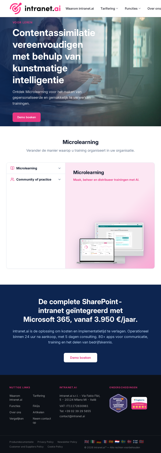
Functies (131, 8)
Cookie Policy (55, 446)
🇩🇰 (129, 442)
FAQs (36, 406)
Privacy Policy (46, 441)
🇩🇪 (98, 442)
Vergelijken (16, 418)
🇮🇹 (92, 442)
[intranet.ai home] (35, 8)
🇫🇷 (104, 442)
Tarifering (108, 8)
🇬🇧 (86, 442)
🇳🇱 (117, 442)
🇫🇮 (135, 442)
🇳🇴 (141, 442)
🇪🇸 (111, 442)
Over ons (15, 412)
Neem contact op (42, 420)
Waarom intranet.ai (80, 8)
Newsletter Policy (67, 441)
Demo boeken (26, 117)
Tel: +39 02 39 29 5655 (75, 411)
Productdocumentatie (21, 441)
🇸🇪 (123, 442)
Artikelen (38, 412)
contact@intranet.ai (72, 416)
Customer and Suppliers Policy (26, 446)
